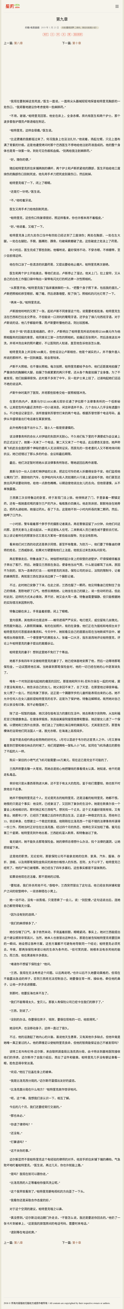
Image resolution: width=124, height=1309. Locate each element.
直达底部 (78, 34)
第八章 (18, 43)
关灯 (46, 34)
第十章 (76, 43)
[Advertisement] (62, 73)
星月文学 (19, 6)
